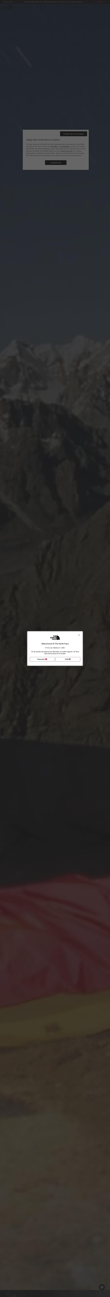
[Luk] (79, 635)
